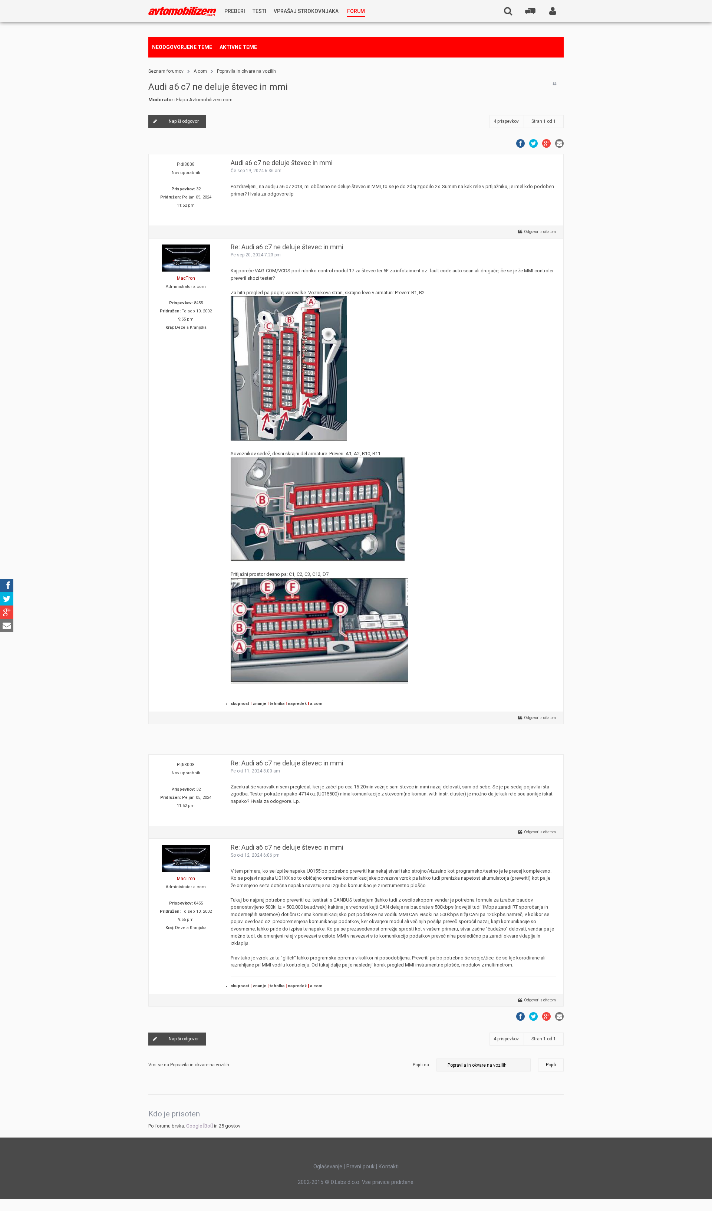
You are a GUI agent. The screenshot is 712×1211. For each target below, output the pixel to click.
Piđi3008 (186, 164)
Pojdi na (421, 1064)
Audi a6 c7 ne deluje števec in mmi (218, 87)
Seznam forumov (166, 71)
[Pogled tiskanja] (554, 84)
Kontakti (389, 1166)
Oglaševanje (327, 1166)
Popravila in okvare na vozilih (246, 71)
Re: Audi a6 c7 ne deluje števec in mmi (287, 247)
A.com (200, 71)
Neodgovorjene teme (182, 47)
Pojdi (551, 1064)
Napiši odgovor (184, 121)
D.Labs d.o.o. (345, 1182)
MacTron (186, 278)
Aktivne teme (238, 47)
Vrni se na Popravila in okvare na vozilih (188, 1064)
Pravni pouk (360, 1166)
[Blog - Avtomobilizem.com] (182, 11)
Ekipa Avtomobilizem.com (204, 99)
